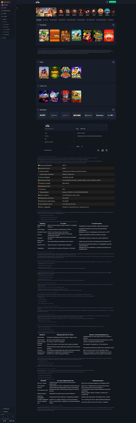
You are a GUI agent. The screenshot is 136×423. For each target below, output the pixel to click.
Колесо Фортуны (7, 2)
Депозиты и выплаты (49, 141)
